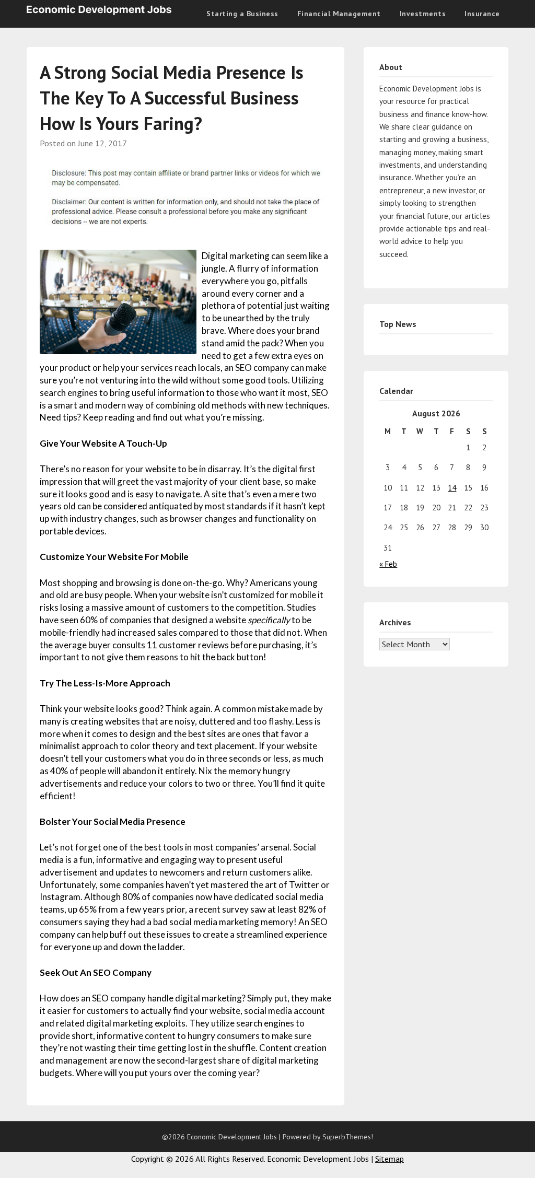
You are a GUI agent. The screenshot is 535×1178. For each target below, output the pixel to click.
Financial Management (339, 13)
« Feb (388, 564)
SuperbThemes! (347, 1136)
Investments (423, 13)
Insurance (482, 13)
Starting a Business (242, 13)
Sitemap (389, 1158)
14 (452, 488)
